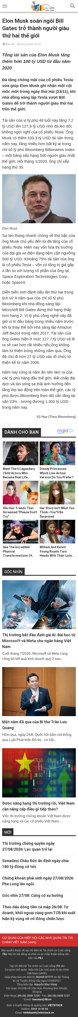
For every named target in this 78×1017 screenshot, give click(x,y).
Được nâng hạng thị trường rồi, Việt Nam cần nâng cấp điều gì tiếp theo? (38, 806)
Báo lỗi (9, 44)
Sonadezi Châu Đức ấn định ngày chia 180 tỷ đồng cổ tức (35, 863)
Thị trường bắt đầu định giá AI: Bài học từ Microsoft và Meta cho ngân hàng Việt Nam (38, 641)
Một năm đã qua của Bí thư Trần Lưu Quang (34, 725)
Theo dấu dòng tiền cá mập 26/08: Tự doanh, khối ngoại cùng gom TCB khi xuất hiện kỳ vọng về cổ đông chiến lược (39, 913)
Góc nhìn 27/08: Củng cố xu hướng (32, 895)
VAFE (32, 942)
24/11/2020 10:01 (30, 44)
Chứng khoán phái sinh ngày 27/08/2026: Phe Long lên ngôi (38, 881)
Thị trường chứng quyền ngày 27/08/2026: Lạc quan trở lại (28, 846)
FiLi (5, 954)
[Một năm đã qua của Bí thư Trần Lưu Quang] (39, 691)
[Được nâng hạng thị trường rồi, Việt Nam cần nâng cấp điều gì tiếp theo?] (39, 772)
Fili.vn (60, 966)
